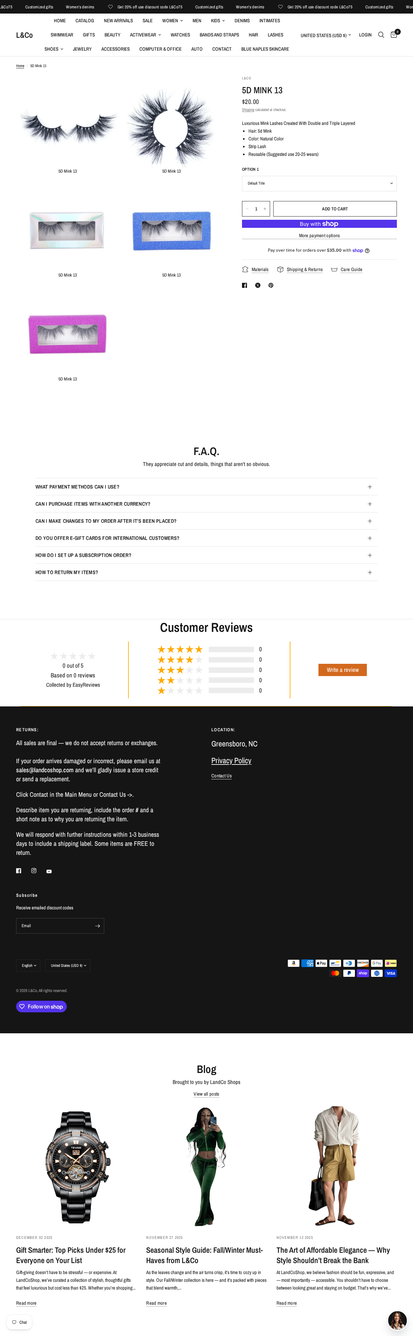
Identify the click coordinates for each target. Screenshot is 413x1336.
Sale (148, 20)
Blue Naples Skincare (265, 49)
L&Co (24, 35)
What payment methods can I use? (77, 486)
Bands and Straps (219, 34)
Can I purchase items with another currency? (93, 503)
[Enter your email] (97, 926)
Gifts (89, 34)
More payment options (319, 235)
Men (197, 20)
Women (170, 20)
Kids (215, 20)
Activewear (143, 34)
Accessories (115, 49)
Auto (197, 49)
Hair (253, 34)
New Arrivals (118, 20)
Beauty (112, 34)
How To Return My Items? (66, 572)
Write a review (343, 670)
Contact (222, 49)
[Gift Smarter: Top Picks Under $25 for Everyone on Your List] (76, 1166)
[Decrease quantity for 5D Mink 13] (247, 208)
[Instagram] (38, 871)
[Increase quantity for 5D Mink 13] (265, 208)
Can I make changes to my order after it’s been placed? (105, 520)
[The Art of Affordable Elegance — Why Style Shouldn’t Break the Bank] (337, 1166)
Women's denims (65, 7)
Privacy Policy (231, 760)
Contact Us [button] (221, 775)
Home (60, 20)
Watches (180, 34)
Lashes (275, 34)
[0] (392, 35)
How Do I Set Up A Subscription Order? (83, 555)
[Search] (381, 35)
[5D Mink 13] (105, 89)
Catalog (85, 20)
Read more (26, 1303)
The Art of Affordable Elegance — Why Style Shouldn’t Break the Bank (333, 1255)
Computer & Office (160, 49)
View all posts (206, 1094)
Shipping (248, 109)
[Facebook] (23, 871)
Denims (242, 20)
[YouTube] (53, 871)
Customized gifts (24, 7)
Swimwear (62, 34)
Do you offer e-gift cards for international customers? (107, 537)
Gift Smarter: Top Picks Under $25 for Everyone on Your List (71, 1255)
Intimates (269, 20)
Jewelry (82, 49)
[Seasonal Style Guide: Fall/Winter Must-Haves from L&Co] (206, 1166)
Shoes (51, 49)
